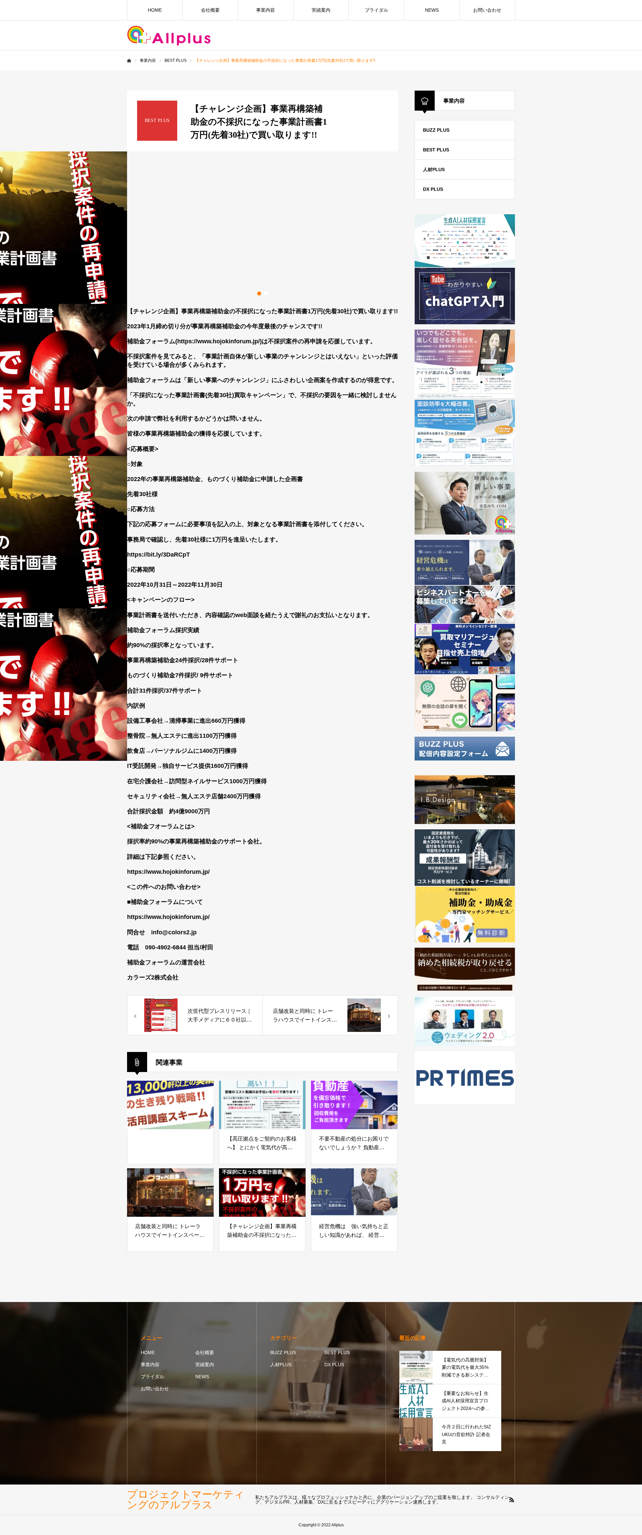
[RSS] (511, 1499)
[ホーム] (129, 60)
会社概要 (210, 10)
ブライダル (376, 10)
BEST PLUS (436, 149)
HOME (155, 10)
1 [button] (259, 293)
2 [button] (266, 293)
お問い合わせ (487, 10)
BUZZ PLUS (436, 130)
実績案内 (321, 10)
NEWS (432, 10)
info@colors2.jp (174, 932)
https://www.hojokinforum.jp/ (168, 871)
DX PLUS (334, 1364)
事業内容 (265, 10)
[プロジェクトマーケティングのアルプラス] (169, 35)
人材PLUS (281, 1364)
